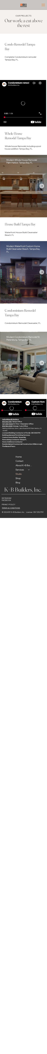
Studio (19, 474)
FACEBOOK (6, 500)
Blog (18, 482)
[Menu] (43, 5)
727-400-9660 (7, 424)
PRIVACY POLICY (8, 505)
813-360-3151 (7, 422)
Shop (18, 478)
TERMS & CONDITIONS (11, 508)
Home (19, 456)
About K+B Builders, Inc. (24, 465)
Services (20, 469)
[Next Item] (41, 186)
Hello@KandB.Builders (10, 419)
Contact (19, 461)
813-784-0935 (7, 426)
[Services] (29, 470)
